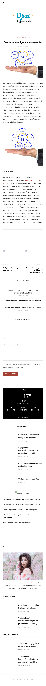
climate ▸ (23, 418)
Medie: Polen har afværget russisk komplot (17, 522)
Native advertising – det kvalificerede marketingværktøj (34, 270)
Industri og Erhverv (23, 38)
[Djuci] (23, 18)
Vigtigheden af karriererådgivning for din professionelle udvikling (28, 450)
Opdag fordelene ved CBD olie (30, 479)
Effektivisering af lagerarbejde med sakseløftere (23, 300)
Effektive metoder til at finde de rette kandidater (23, 308)
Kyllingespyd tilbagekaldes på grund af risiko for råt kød (21, 499)
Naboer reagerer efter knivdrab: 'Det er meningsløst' (20, 509)
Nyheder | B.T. (25, 493)
